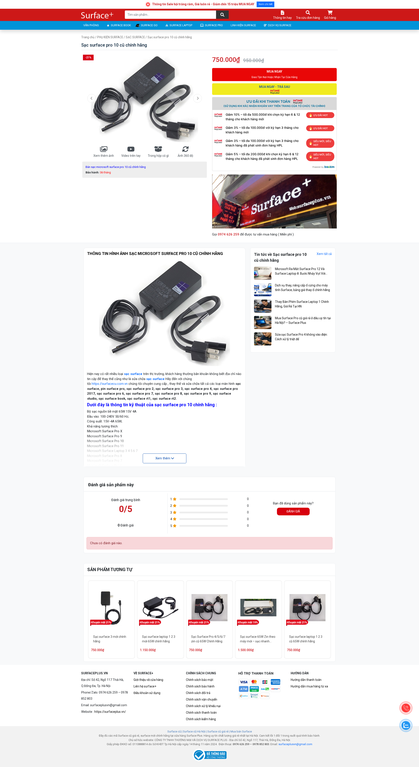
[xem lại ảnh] (91, 98)
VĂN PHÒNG (91, 25)
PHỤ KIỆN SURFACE (110, 37)
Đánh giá (293, 511)
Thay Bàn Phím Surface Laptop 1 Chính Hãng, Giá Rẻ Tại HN (302, 304)
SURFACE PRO (214, 25)
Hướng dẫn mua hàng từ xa (309, 686)
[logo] (97, 15)
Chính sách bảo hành (200, 686)
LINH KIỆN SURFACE (243, 25)
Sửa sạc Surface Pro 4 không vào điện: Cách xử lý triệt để (301, 337)
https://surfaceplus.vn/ (110, 711)
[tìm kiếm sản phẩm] (222, 14)
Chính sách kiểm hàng (201, 719)
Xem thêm (163, 458)
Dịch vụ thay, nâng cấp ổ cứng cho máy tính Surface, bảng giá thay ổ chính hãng (302, 288)
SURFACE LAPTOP (181, 25)
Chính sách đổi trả (198, 693)
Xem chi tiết (265, 4)
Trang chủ (87, 37)
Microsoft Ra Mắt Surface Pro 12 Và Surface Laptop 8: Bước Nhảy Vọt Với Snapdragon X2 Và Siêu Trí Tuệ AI (300, 271)
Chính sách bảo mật (199, 680)
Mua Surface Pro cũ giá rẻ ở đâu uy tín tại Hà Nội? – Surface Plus (303, 320)
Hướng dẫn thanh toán (306, 680)
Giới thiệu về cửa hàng (148, 680)
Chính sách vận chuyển (201, 699)
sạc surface (133, 374)
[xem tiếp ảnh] (197, 98)
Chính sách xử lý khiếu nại (203, 706)
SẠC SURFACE (135, 37)
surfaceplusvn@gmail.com (295, 744)
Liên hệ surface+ (145, 686)
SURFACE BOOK (121, 25)
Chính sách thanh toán (201, 712)
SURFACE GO (149, 25)
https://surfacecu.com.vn (110, 384)
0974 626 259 (228, 234)
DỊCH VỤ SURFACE (279, 25)
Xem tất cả (324, 254)
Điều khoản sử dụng (147, 693)
